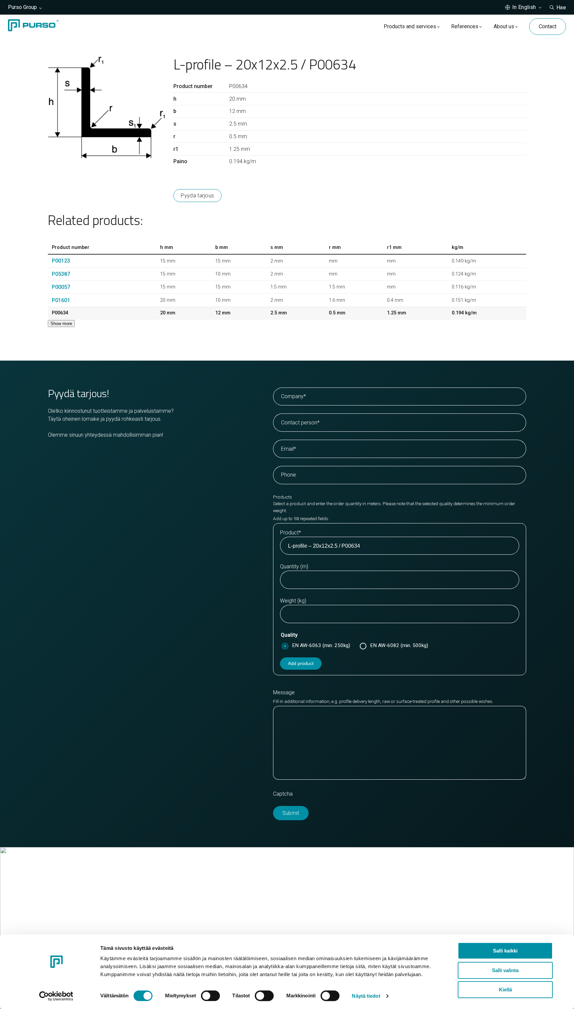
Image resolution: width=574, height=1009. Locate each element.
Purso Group (22, 7)
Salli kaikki (505, 950)
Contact (547, 26)
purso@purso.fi (314, 893)
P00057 (61, 287)
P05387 (61, 274)
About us (504, 26)
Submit (290, 813)
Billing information (316, 909)
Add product (301, 663)
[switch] (210, 995)
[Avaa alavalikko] (438, 26)
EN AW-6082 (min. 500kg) (399, 645)
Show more (61, 323)
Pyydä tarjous (197, 195)
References (464, 26)
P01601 (61, 300)
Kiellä (505, 989)
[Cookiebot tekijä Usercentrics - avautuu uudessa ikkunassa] (56, 996)
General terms (312, 917)
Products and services (410, 26)
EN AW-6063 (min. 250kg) (321, 645)
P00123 (61, 261)
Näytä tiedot (366, 996)
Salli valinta (505, 970)
